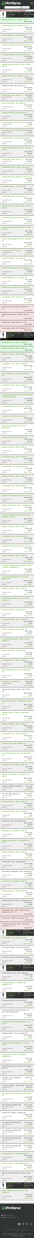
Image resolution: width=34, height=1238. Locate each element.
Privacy (21, 1236)
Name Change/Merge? (19, 10)
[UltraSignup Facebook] (23, 1224)
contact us (10, 1215)
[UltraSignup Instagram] (27, 1224)
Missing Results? (5, 10)
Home (5, 1234)
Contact (29, 1234)
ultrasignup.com (11, 1217)
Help (24, 1234)
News (16, 1234)
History (26, 16)
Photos (10, 16)
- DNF (14, 322)
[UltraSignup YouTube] (19, 1224)
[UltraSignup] (11, 2)
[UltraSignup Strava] (31, 1224)
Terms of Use (14, 1236)
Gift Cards (10, 1234)
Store (20, 1234)
